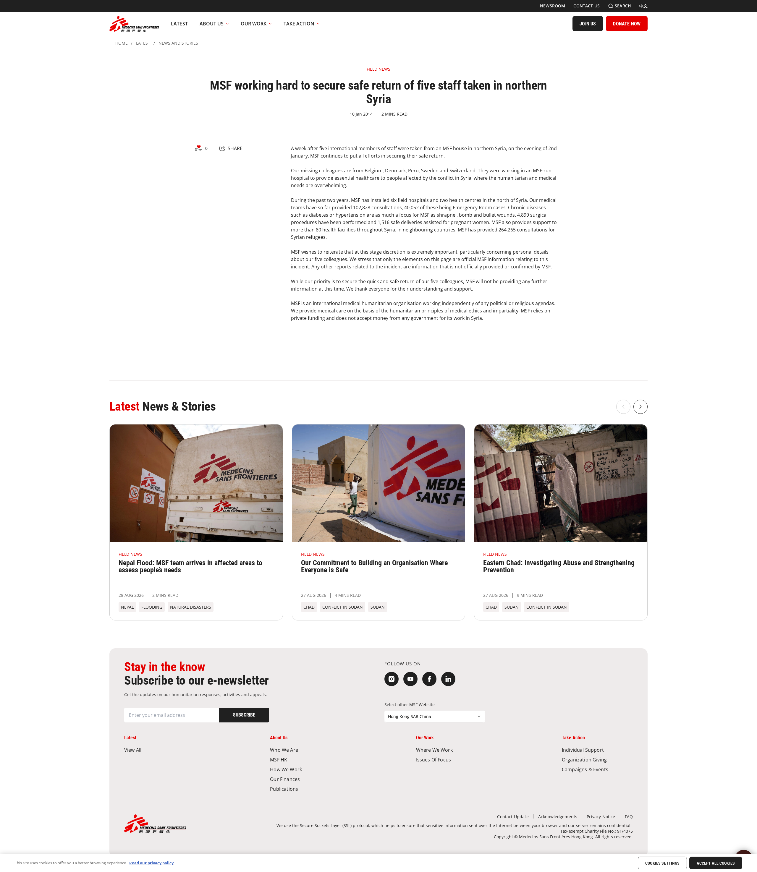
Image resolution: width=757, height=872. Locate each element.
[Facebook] (429, 679)
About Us (212, 23)
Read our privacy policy (151, 862)
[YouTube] (410, 679)
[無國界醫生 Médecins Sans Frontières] (134, 23)
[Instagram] (391, 679)
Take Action (299, 23)
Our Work (253, 23)
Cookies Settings (662, 863)
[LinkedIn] (448, 679)
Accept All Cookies (716, 863)
